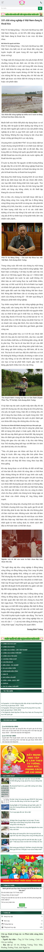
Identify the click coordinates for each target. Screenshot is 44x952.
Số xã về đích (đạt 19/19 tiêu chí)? (12, 892)
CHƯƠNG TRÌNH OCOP (10, 659)
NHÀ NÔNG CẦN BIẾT (9, 677)
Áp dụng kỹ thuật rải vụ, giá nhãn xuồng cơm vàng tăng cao (26, 787)
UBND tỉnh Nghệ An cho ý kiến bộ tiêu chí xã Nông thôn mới (20, 714)
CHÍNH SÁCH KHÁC (9, 647)
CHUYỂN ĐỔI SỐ (8, 662)
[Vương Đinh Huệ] (22, 639)
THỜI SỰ (5, 683)
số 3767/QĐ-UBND (9, 731)
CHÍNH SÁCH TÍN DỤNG (10, 656)
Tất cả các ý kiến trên (8, 902)
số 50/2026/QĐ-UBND (10, 722)
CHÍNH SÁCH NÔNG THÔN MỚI (12, 653)
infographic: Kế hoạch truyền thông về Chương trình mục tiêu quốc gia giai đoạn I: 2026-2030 (21, 707)
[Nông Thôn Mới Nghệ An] (22, 2)
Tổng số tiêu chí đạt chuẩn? (10, 895)
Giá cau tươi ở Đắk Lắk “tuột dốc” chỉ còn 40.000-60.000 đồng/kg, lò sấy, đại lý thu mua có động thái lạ (26, 781)
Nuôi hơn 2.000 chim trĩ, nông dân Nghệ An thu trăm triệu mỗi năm (26, 828)
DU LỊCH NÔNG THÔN (9, 668)
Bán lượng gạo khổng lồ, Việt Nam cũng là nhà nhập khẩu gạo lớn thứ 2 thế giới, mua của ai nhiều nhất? (26, 848)
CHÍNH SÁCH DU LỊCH (9, 644)
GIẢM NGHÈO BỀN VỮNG (10, 671)
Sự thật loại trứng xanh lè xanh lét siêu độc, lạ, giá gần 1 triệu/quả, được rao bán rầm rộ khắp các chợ (26, 840)
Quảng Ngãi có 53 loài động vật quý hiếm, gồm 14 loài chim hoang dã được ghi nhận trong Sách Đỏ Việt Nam (25, 807)
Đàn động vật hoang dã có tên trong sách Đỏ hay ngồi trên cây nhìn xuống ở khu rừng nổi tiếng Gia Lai (26, 834)
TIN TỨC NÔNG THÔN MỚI (10, 686)
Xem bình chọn (22, 907)
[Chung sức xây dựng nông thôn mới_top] (22, 14)
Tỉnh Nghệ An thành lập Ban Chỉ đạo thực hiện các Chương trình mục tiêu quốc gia (21, 711)
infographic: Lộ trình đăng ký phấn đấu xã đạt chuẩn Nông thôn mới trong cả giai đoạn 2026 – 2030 (21, 702)
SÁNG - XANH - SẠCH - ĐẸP (11, 680)
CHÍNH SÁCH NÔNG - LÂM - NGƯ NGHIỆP (15, 650)
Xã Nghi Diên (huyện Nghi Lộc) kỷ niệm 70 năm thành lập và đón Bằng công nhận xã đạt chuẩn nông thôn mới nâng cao (25, 822)
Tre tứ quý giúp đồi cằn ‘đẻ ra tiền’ (20, 812)
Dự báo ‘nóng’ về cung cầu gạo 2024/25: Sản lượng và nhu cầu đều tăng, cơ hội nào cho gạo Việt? (26, 800)
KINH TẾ (5, 674)
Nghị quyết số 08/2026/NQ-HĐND (14, 741)
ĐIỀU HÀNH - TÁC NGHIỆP (11, 665)
